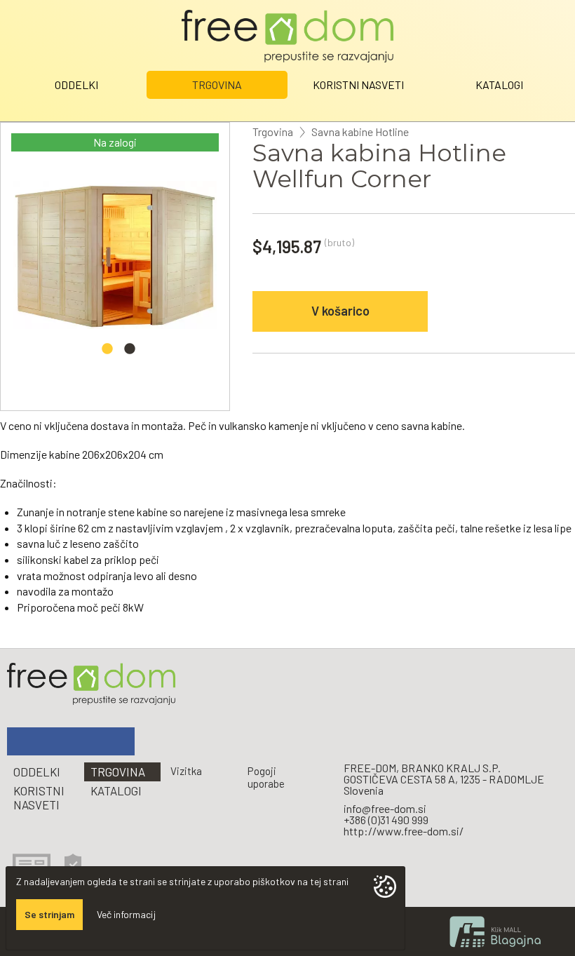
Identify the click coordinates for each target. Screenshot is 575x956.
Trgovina (272, 131)
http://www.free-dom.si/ (404, 830)
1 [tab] (107, 352)
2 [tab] (129, 352)
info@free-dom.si (385, 808)
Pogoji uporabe (266, 777)
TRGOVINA (217, 84)
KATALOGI (499, 84)
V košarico (340, 310)
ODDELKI (76, 84)
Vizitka (186, 771)
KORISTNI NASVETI (358, 84)
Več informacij (126, 914)
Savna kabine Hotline (360, 131)
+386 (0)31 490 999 (386, 819)
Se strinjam (49, 914)
